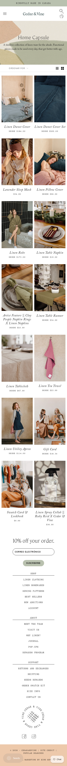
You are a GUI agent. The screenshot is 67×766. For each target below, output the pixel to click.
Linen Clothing (33, 579)
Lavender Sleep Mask (17, 190)
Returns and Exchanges (33, 668)
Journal (33, 641)
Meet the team (33, 624)
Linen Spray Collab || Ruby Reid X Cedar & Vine (50, 517)
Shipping (33, 674)
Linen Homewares (33, 585)
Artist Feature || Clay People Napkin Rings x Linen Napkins (17, 320)
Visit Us (33, 630)
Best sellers (33, 597)
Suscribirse (33, 563)
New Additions (33, 602)
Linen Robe (17, 253)
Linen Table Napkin (49, 253)
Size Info (33, 691)
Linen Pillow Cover (50, 190)
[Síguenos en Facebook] (24, 736)
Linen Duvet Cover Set (49, 127)
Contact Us (33, 697)
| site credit (46, 750)
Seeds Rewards (33, 680)
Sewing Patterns (33, 591)
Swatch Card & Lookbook (17, 515)
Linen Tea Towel (50, 386)
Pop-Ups (33, 647)
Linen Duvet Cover (17, 127)
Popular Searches (33, 753)
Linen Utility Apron (17, 450)
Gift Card (49, 450)
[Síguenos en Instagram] (33, 736)
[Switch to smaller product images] (62, 68)
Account (33, 608)
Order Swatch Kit (33, 685)
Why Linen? (33, 635)
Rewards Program (33, 652)
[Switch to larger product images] (57, 68)
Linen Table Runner (49, 316)
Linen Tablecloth (17, 387)
